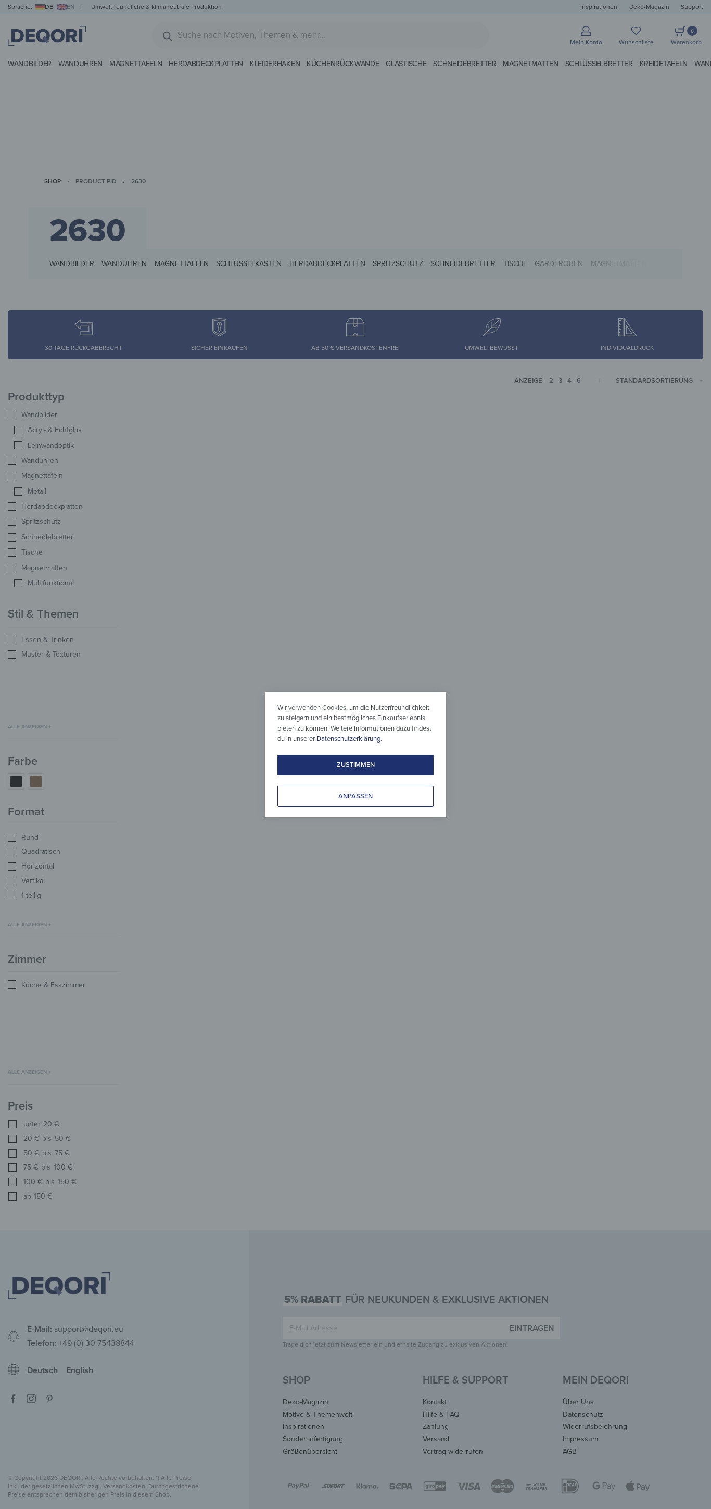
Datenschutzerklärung (348, 739)
